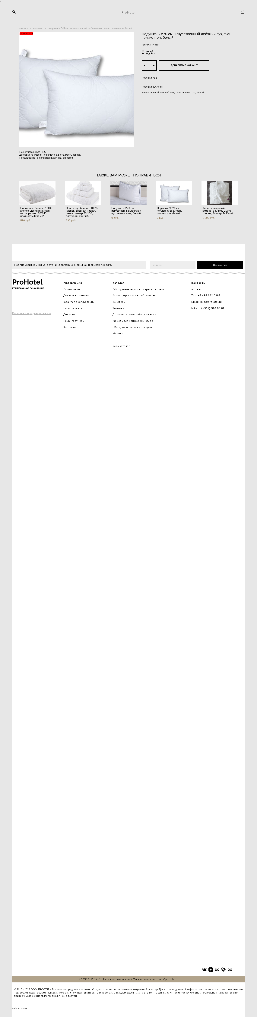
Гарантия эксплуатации (79, 301)
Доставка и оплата (76, 295)
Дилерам (69, 314)
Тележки (118, 308)
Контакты (69, 327)
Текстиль (119, 301)
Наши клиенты (73, 308)
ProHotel (128, 12)
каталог (23, 28)
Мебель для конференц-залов (133, 320)
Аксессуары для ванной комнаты (135, 295)
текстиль (38, 28)
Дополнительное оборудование (134, 314)
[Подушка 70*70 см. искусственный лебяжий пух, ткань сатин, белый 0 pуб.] (128, 193)
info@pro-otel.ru (211, 301)
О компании (71, 289)
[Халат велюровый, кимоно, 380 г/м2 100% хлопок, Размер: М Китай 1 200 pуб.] (219, 193)
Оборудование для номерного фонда (138, 289)
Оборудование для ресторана (133, 327)
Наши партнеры (73, 320)
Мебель (118, 333)
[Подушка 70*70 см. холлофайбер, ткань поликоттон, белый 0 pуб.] (174, 193)
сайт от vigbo (19, 1008)
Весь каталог (121, 346)
